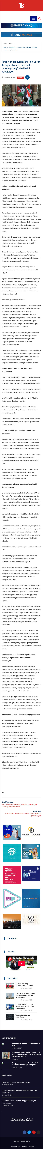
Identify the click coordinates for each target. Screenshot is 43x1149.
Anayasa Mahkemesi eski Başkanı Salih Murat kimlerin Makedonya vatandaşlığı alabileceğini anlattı (26, 1055)
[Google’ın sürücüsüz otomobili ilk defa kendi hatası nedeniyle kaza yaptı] (6, 1065)
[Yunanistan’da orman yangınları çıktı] (10, 1017)
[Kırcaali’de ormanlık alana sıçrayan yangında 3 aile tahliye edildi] (10, 996)
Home (5, 43)
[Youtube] (34, 1132)
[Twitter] (29, 1132)
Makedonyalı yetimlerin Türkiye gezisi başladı (26, 1044)
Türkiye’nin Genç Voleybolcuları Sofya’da (24, 985)
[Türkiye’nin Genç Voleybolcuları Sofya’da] (10, 986)
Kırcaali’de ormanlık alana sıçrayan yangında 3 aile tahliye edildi (25, 996)
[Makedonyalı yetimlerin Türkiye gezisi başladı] (6, 1046)
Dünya (11, 43)
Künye (31, 1146)
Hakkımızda (15, 1146)
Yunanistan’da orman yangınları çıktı (23, 1016)
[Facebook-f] (24, 1132)
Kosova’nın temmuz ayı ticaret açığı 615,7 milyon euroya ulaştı (25, 1006)
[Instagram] (38, 1132)
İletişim (24, 1146)
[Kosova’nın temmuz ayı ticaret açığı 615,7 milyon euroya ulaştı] (10, 1007)
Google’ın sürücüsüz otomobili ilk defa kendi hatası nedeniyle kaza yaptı (26, 1064)
